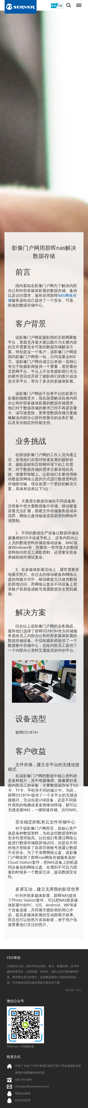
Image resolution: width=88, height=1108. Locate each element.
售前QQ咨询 (22, 1093)
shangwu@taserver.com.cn (32, 1086)
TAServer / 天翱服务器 (20, 1046)
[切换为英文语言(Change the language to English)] (57, 7)
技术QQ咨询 (22, 1100)
